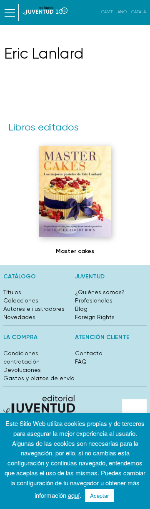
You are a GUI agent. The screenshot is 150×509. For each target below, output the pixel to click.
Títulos (12, 292)
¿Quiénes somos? (100, 292)
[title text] (45, 10)
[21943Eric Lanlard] (75, 192)
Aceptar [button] (99, 495)
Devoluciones (22, 369)
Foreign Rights (95, 317)
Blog (81, 308)
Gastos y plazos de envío (39, 378)
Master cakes (75, 251)
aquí (74, 495)
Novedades (19, 317)
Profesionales (93, 300)
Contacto (88, 353)
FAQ (81, 361)
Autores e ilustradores (34, 308)
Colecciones (20, 300)
